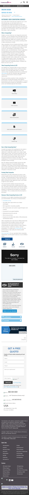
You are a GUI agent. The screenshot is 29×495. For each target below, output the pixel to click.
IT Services (20, 468)
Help (19, 445)
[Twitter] (7, 480)
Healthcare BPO (21, 472)
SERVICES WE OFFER (6, 12)
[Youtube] (12, 480)
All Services (24, 431)
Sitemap (5, 457)
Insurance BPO (7, 470)
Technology (20, 453)
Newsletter (6, 453)
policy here (18, 488)
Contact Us (7, 239)
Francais (11, 431)
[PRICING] (13, 244)
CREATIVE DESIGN (6, 9)
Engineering (20, 466)
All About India (21, 455)
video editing (4, 73)
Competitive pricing (7, 200)
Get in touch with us (5, 233)
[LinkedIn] (10, 480)
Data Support (7, 468)
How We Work (8, 433)
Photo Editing (7, 472)
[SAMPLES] (4, 244)
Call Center (6, 476)
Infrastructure (20, 447)
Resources (14, 433)
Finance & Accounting (22, 470)
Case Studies (20, 449)
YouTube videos (18, 228)
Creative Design (7, 466)
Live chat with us (16, 399)
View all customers (17, 279)
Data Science (7, 473)
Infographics (20, 457)
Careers (5, 451)
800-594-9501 (13, 392)
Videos (5, 447)
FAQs (5, 455)
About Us (3, 433)
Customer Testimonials (22, 451)
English (7, 431)
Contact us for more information (9, 311)
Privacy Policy (7, 438)
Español (15, 431)
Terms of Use (15, 427)
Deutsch (19, 431)
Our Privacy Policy (17, 382)
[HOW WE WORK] (22, 244)
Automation (20, 473)
